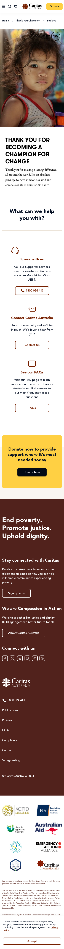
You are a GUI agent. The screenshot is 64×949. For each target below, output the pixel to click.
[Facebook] (5, 658)
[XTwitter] (12, 658)
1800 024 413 (16, 700)
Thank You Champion (27, 20)
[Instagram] (20, 658)
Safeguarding (11, 760)
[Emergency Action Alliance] (48, 847)
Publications (10, 710)
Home (5, 20)
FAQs (5, 730)
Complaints (9, 740)
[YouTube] (35, 658)
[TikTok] (42, 658)
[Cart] (15, 6)
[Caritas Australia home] (32, 6)
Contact (7, 750)
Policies (7, 720)
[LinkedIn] (27, 658)
